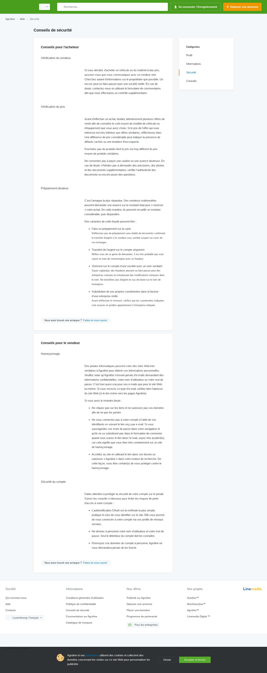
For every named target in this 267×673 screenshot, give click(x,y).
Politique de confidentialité (81, 604)
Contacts (10, 610)
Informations (193, 63)
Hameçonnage (50, 353)
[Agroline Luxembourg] (20, 7)
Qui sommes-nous (16, 597)
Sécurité (191, 72)
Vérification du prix (53, 106)
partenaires (92, 655)
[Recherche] (60, 7)
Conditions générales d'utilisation (85, 597)
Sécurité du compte (53, 481)
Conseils (191, 80)
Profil (189, 55)
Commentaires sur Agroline (81, 616)
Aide (8, 604)
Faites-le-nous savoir (95, 320)
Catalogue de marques (79, 622)
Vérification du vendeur (56, 58)
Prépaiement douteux (54, 188)
